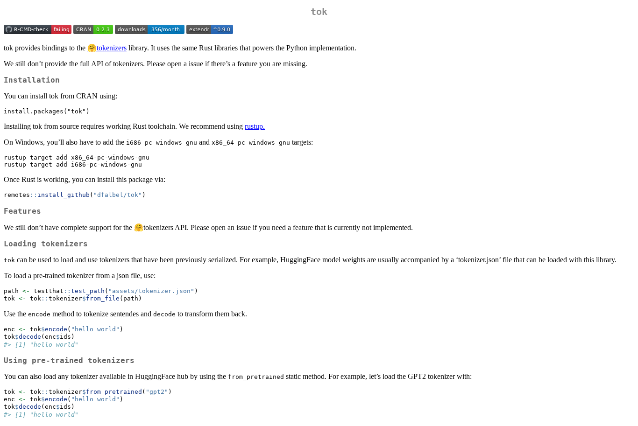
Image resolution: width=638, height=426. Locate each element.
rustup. (255, 126)
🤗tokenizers (107, 48)
